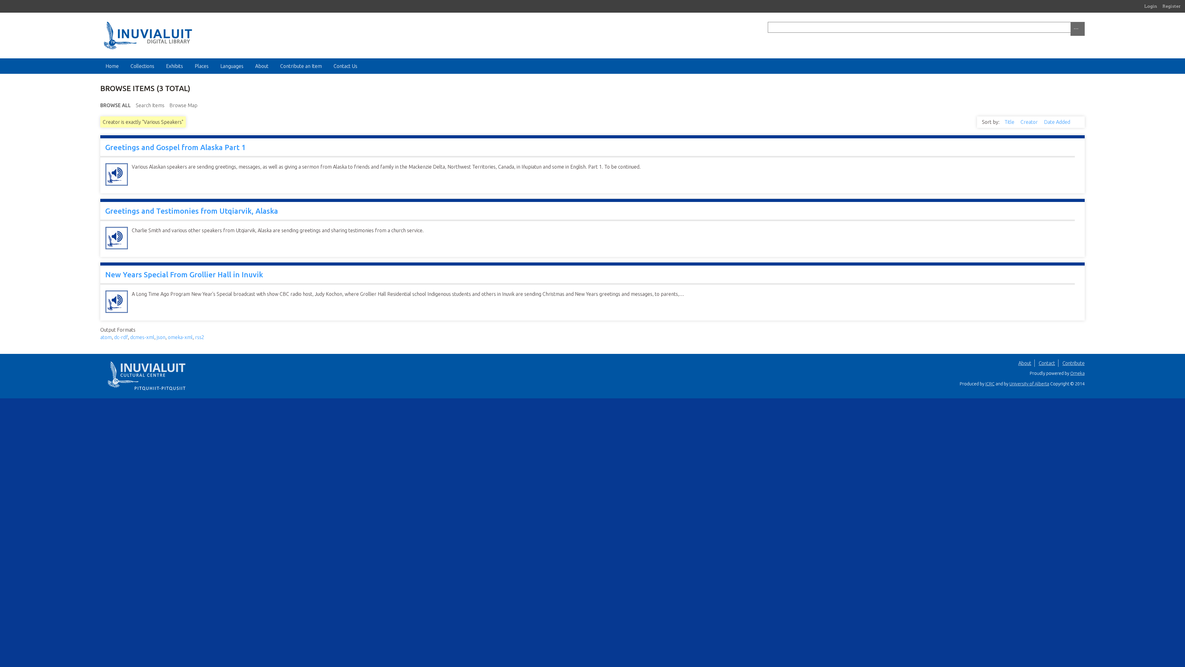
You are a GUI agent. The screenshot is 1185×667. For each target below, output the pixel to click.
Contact (1047, 363)
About (261, 66)
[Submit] (1083, 27)
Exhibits (174, 66)
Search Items (150, 105)
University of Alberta (1029, 383)
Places (202, 66)
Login (1150, 6)
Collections (142, 66)
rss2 (199, 337)
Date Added (1057, 122)
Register (1171, 6)
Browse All (115, 105)
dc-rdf (121, 337)
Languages (231, 66)
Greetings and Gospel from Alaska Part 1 (175, 147)
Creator (1030, 122)
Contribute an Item (301, 66)
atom (106, 337)
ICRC (990, 383)
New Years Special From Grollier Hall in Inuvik (184, 275)
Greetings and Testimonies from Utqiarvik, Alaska (191, 211)
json (161, 337)
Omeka (1077, 373)
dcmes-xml (142, 337)
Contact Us (345, 66)
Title (1010, 122)
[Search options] (1078, 29)
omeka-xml (180, 337)
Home (112, 66)
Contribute (1073, 363)
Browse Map (183, 105)
